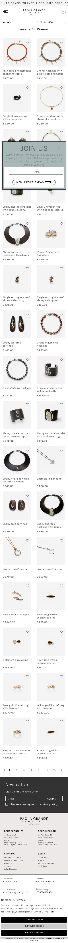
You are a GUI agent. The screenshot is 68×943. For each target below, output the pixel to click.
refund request (10, 869)
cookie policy (43, 857)
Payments (8, 863)
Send (50, 798)
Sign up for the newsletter (34, 182)
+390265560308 (45, 880)
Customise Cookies (34, 926)
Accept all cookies (34, 920)
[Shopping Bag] (63, 12)
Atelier (49, 938)
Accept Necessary (34, 932)
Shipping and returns (12, 857)
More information (42, 911)
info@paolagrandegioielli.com (18, 890)
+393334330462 (44, 890)
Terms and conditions (46, 863)
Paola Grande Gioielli (34, 12)
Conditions (42, 866)
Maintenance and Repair (14, 860)
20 (54, 770)
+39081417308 (10, 880)
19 (47, 770)
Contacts (7, 866)
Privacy (41, 860)
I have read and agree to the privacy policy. (34, 804)
